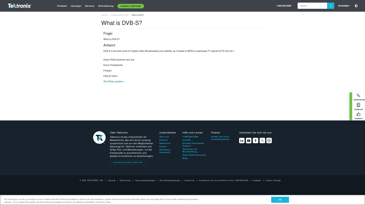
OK (280, 199)
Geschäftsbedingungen (170, 180)
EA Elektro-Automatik (165, 151)
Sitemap (111, 180)
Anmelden (343, 5)
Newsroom (164, 143)
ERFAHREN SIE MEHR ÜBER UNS (128, 162)
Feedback (256, 180)
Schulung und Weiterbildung (189, 150)
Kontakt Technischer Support (193, 144)
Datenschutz (125, 180)
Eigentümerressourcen (194, 155)
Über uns (164, 137)
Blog (184, 158)
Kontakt (186, 140)
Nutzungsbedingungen (145, 180)
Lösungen (76, 5)
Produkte (62, 5)
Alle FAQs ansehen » (114, 81)
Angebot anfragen (130, 6)
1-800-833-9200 (283, 5)
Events (163, 146)
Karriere (163, 140)
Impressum (189, 180)
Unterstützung (106, 5)
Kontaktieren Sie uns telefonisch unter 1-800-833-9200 (223, 180)
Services (89, 5)
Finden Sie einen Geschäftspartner (220, 138)
